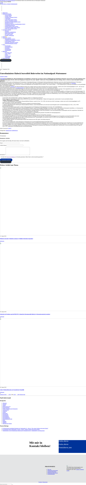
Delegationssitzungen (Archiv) (11, 43)
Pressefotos (7, 48)
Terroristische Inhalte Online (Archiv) (12, 27)
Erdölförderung (15, 130)
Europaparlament (6, 407)
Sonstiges (4, 421)
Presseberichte (8, 50)
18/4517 (9, 128)
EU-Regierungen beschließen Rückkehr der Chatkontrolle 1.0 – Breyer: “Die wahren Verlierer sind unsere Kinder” (25, 428)
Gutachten (13, 86)
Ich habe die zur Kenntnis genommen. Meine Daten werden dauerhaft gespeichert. (22, 156)
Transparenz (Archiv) (7, 37)
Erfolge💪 (5, 36)
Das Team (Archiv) (9, 34)
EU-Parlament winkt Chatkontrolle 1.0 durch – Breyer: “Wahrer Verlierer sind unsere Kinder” (21, 429)
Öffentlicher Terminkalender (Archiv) (12, 40)
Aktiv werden (8, 53)
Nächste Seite (22, 394)
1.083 (18, 394)
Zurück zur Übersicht (5, 60)
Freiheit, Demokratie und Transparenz (10, 408)
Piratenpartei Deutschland (53, 470)
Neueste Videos (8, 16)
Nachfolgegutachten (20, 87)
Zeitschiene (73, 83)
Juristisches (5, 411)
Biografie (7, 30)
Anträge (4, 405)
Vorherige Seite (3, 394)
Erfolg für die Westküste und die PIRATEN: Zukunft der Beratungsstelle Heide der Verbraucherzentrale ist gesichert (25, 314)
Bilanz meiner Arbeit (9, 33)
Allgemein (2, 241)
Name (1, 143)
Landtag (5, 76)
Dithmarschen (8, 130)
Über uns (49, 469)
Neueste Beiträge (8, 15)
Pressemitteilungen (8, 46)
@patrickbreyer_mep (65, 447)
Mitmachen (5, 51)
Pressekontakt (8, 45)
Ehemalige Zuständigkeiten (10, 32)
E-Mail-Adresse (3, 145)
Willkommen (5, 12)
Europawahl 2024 (6, 58)
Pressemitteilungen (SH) (7, 419)
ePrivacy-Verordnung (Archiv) (11, 20)
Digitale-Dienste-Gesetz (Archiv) (11, 26)
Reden (4, 420)
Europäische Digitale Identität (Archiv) (12, 21)
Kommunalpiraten (51, 474)
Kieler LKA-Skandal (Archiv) (11, 28)
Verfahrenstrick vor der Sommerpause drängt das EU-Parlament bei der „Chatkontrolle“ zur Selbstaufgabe (24, 430)
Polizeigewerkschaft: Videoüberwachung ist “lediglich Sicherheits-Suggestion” (16, 238)
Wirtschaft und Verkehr (7, 423)
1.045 (14, 394)
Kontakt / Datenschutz (9, 35)
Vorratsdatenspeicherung (10, 25)
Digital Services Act (6, 406)
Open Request (8, 56)
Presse (4, 44)
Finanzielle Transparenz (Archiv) (11, 42)
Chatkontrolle (7, 18)
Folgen (6, 54)
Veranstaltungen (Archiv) (10, 38)
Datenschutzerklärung (10, 156)
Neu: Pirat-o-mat (8, 52)
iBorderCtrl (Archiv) (9, 23)
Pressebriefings (8, 49)
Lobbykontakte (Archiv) (10, 41)
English (1, 2)
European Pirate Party (52, 471)
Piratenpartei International (53, 472)
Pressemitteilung (6, 416)
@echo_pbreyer (63, 441)
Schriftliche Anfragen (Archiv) (11, 17)
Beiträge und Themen (7, 13)
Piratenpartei (7, 57)
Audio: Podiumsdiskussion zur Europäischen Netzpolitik (12, 389)
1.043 (9, 394)
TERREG (5, 422)
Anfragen (2, 76)
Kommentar (2, 154)
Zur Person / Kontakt (7, 29)
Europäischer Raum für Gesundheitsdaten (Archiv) (15, 24)
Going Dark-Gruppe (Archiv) (11, 19)
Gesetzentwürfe (6, 409)
